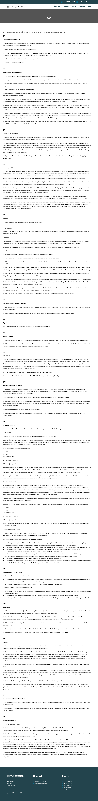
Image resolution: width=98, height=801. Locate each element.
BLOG (89, 6)
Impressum (9, 793)
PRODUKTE (66, 6)
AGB (22, 793)
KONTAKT (82, 6)
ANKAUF (74, 6)
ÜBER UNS (57, 6)
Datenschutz (17, 793)
